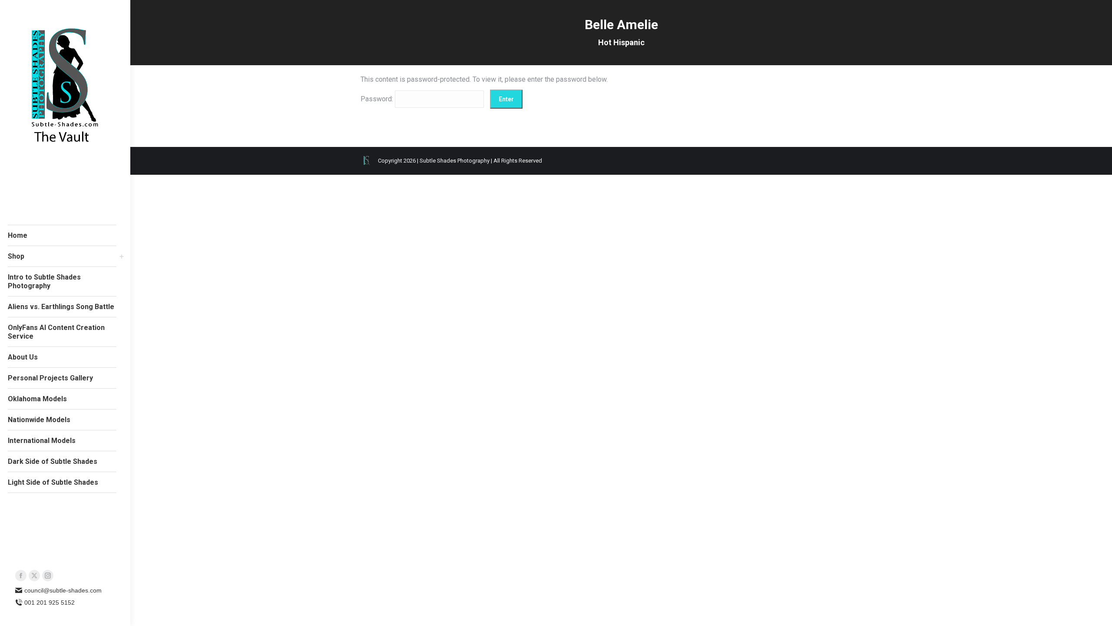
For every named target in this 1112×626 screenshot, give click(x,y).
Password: (378, 99)
